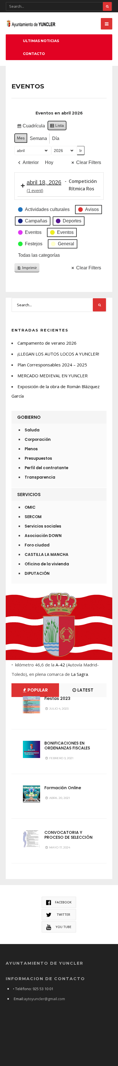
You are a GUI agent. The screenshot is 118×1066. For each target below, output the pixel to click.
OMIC (30, 507)
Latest (84, 690)
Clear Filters (88, 162)
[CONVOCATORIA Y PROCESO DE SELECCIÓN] (31, 838)
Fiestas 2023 (57, 698)
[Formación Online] (31, 794)
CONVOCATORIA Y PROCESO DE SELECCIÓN (68, 835)
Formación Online (62, 788)
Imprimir (27, 269)
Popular (37, 690)
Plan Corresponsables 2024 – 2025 (52, 365)
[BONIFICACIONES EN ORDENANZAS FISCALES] (31, 749)
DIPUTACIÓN (37, 573)
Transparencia (40, 477)
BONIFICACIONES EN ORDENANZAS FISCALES (67, 745)
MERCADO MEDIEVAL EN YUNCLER (52, 375)
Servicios (29, 494)
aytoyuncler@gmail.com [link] (44, 998)
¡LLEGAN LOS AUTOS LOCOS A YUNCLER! (58, 354)
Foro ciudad (37, 545)
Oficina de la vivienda (47, 564)
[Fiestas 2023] (31, 704)
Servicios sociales (43, 526)
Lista (57, 126)
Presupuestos (38, 458)
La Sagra (79, 674)
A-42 (60, 665)
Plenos (31, 449)
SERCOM (33, 517)
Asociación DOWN (43, 535)
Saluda (32, 430)
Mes (21, 138)
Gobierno (29, 417)
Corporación (38, 439)
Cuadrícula (31, 127)
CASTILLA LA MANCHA (46, 554)
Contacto (34, 54)
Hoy (49, 162)
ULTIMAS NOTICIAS (41, 41)
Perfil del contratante (46, 468)
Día (55, 138)
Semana (38, 138)
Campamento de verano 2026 (46, 343)
